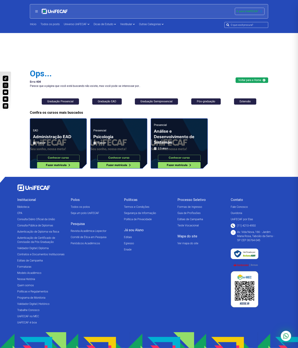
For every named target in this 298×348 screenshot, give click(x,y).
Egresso (129, 243)
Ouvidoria (236, 213)
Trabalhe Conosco (28, 310)
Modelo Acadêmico (29, 273)
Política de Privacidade (138, 219)
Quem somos (25, 285)
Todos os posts (50, 24)
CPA (19, 213)
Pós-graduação (206, 101)
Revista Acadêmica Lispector (88, 231)
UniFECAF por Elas (242, 219)
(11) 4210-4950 (246, 225)
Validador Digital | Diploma (33, 248)
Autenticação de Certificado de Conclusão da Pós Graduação (36, 240)
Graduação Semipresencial (156, 101)
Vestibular (126, 24)
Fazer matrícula (56, 165)
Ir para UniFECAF (247, 11)
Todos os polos (80, 206)
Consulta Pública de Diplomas (35, 225)
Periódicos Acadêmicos (85, 243)
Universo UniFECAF (75, 24)
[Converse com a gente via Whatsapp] (286, 336)
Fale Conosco (239, 206)
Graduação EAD (107, 101)
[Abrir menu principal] (36, 11)
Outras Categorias (150, 24)
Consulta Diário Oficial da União (36, 219)
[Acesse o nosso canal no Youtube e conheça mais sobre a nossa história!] (5, 92)
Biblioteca (23, 206)
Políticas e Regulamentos (32, 291)
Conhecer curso (58, 157)
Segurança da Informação (140, 213)
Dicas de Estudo (103, 24)
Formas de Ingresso (189, 206)
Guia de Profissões (189, 213)
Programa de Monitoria (31, 297)
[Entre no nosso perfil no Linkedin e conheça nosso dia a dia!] (5, 106)
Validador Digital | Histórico (33, 304)
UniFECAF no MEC (28, 316)
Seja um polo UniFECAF (85, 213)
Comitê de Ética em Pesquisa (88, 237)
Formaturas (24, 266)
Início (33, 24)
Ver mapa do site (187, 243)
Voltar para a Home (249, 80)
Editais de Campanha (30, 260)
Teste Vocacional (188, 225)
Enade (128, 249)
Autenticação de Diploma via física (38, 231)
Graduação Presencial (60, 101)
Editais (128, 237)
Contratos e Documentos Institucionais (40, 254)
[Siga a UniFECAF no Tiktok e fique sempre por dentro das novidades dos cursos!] (5, 78)
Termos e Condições (136, 206)
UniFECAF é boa (27, 322)
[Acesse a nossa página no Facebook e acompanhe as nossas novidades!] (5, 99)
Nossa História (26, 279)
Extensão (245, 101)
